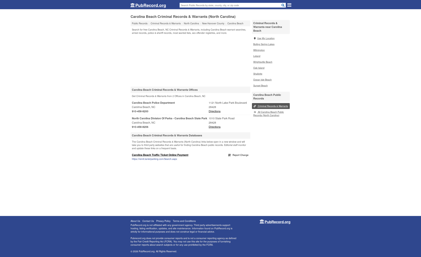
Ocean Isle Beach (262, 79)
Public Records (140, 23)
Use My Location (266, 38)
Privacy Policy (163, 221)
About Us (135, 221)
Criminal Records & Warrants (272, 106)
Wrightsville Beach (262, 62)
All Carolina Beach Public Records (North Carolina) (268, 113)
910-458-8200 (140, 111)
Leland (256, 56)
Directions (215, 111)
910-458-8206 (140, 127)
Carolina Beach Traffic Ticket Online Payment (160, 155)
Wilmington (259, 50)
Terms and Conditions (184, 221)
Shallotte (257, 73)
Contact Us (148, 221)
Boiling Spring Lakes (263, 44)
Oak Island (258, 67)
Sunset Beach (260, 85)
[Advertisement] (190, 60)
